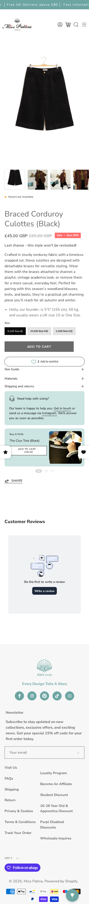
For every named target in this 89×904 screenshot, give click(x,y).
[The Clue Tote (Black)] (65, 447)
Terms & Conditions (20, 822)
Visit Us (11, 767)
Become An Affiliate (56, 784)
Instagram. (49, 413)
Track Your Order (18, 833)
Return (10, 800)
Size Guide (12, 369)
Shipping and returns (19, 386)
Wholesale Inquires (55, 838)
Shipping (12, 789)
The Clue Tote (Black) (24, 440)
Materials (11, 378)
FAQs (9, 778)
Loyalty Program (53, 773)
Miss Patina (33, 881)
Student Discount (54, 795)
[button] (76, 24)
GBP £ (8, 858)
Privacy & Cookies (19, 811)
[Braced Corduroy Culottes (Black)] (15, 179)
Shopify (71, 881)
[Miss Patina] (17, 24)
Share (16, 481)
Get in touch (62, 408)
